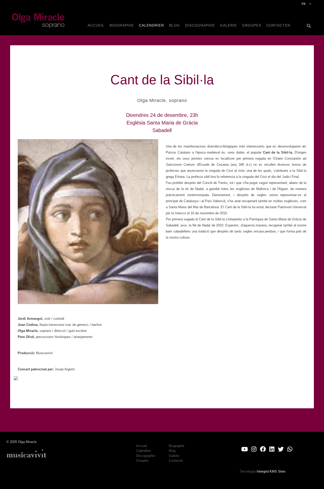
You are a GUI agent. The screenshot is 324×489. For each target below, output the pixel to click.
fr (304, 3)
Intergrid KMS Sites (271, 471)
